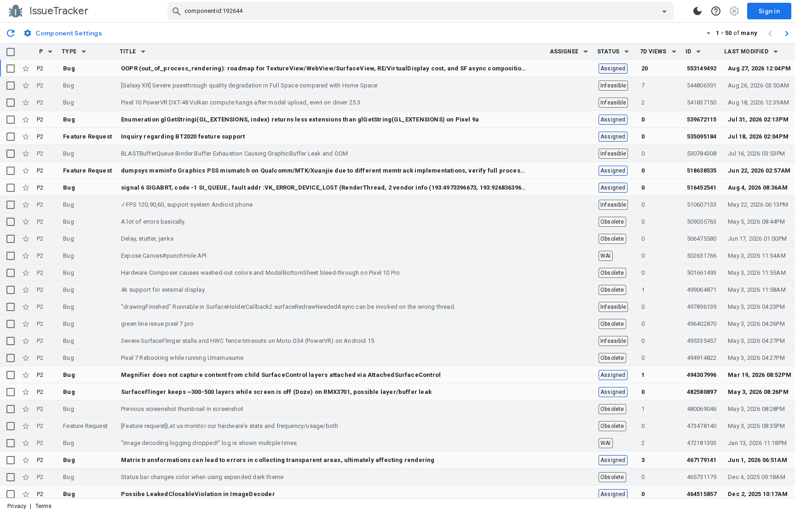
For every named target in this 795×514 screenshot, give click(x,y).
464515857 (702, 494)
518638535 (702, 170)
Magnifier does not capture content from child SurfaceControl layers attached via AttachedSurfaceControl (281, 374)
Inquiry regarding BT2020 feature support (183, 136)
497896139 (702, 306)
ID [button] (688, 51)
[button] (50, 52)
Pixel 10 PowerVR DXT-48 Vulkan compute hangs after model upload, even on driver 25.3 (241, 102)
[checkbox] (10, 52)
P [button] (41, 51)
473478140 (702, 425)
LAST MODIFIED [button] (746, 51)
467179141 (702, 459)
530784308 (702, 153)
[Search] (176, 11)
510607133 (702, 204)
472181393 (702, 442)
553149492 (702, 68)
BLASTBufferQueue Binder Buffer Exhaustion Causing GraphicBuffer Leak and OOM (234, 153)
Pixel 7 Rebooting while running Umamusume (182, 357)
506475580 (702, 238)
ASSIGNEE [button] (564, 51)
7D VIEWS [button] (653, 51)
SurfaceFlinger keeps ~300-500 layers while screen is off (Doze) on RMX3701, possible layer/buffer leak (276, 391)
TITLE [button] (128, 51)
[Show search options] (664, 11)
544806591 (702, 85)
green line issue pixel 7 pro (157, 323)
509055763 (702, 221)
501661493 (702, 272)
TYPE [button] (69, 51)
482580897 (702, 391)
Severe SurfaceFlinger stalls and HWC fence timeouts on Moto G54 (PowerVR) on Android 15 (247, 340)
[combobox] (421, 11)
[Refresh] (10, 32)
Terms (43, 505)
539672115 (702, 119)
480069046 (702, 408)
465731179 (702, 477)
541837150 (702, 102)
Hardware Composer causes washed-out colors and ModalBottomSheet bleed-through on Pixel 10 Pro (260, 272)
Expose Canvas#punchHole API (164, 255)
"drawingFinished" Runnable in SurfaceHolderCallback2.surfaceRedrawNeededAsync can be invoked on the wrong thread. (288, 306)
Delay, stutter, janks (147, 238)
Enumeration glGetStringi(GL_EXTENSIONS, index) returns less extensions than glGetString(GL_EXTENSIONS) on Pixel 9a (300, 119)
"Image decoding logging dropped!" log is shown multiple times (209, 442)
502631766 (702, 255)
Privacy (16, 505)
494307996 (702, 374)
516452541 (702, 187)
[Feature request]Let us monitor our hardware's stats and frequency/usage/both (229, 425)
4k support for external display (163, 289)
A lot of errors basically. (153, 221)
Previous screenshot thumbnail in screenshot (182, 408)
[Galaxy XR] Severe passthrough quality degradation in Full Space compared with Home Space (249, 85)
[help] (716, 11)
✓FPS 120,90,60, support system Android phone (187, 204)
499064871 (702, 289)
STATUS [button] (608, 51)
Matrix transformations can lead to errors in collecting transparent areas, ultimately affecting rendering (278, 459)
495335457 (702, 340)
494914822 (702, 357)
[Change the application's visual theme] (697, 11)
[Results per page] (708, 32)
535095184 (702, 136)
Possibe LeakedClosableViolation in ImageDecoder (198, 494)
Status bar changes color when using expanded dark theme (202, 477)
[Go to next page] (786, 33)
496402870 (702, 323)
